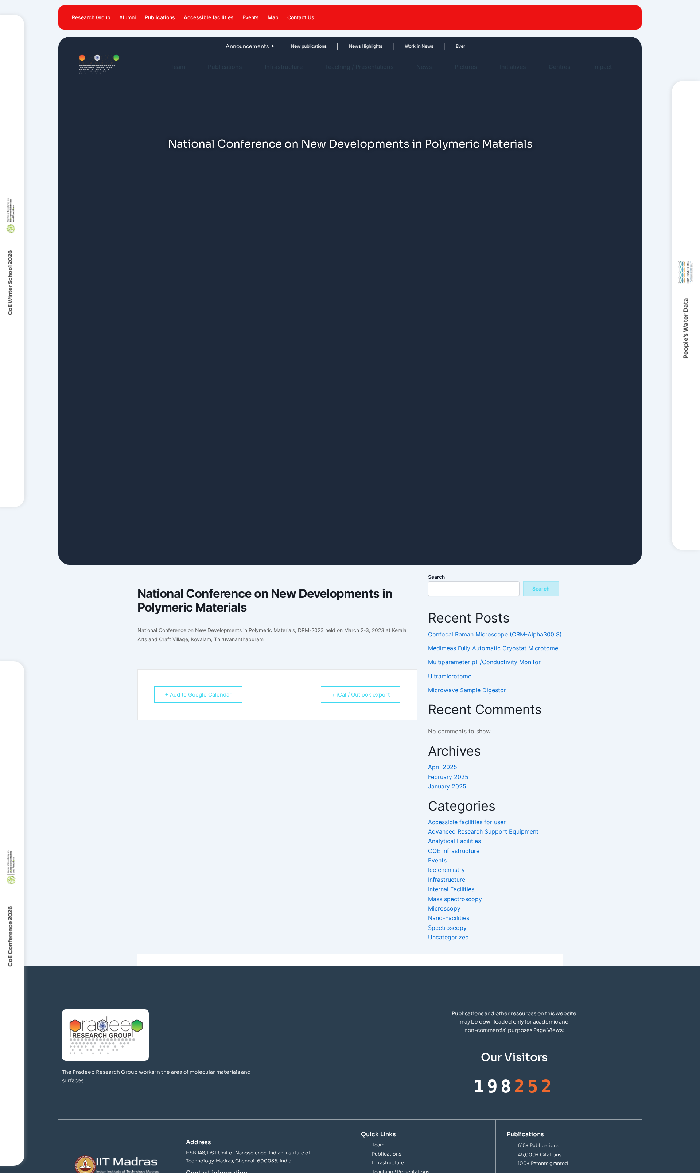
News (424, 66)
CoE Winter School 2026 (10, 282)
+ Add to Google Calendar (198, 694)
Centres (560, 66)
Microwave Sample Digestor (467, 690)
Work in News (404, 46)
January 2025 (447, 786)
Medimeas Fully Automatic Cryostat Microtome (493, 648)
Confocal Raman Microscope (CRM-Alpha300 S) (495, 634)
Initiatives (513, 66)
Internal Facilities (451, 889)
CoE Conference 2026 (10, 936)
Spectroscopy (447, 927)
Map (273, 17)
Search (436, 577)
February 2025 (448, 776)
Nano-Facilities (448, 917)
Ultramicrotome (449, 676)
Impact (602, 66)
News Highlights (351, 46)
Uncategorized (448, 937)
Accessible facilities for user (467, 822)
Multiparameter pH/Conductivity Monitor (484, 662)
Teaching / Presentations (359, 66)
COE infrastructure (453, 850)
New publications (294, 46)
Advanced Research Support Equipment (483, 831)
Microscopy (444, 908)
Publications (160, 17)
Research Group (91, 17)
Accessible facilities (209, 17)
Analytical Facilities (454, 841)
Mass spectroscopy (455, 899)
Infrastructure (284, 66)
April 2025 (442, 767)
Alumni (127, 17)
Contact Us (300, 17)
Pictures (466, 66)
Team (177, 66)
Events (250, 17)
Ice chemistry (446, 869)
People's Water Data (686, 328)
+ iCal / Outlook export (360, 694)
